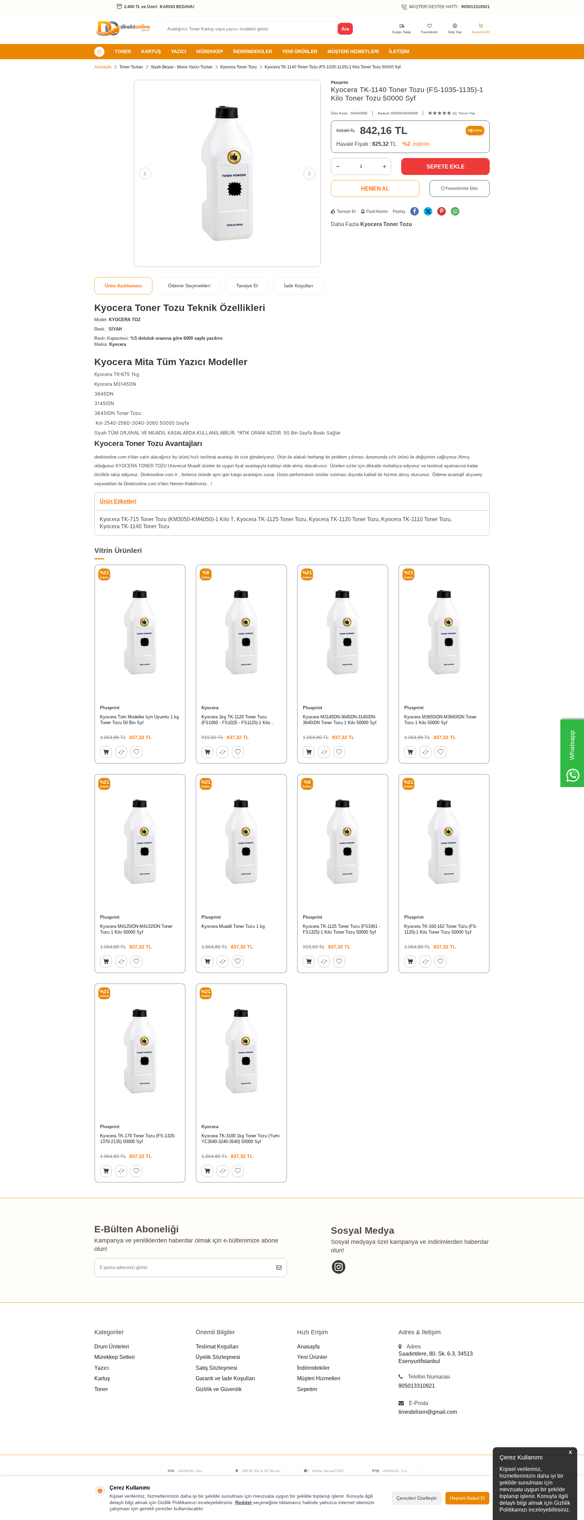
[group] (227, 173)
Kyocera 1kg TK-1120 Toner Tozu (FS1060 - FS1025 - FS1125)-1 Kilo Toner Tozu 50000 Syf (235, 720)
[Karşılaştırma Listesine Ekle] (121, 752)
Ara (345, 28)
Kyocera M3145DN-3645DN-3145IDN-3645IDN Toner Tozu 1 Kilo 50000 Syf (339, 719)
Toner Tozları (131, 67)
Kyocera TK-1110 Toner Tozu (416, 519)
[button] (145, 173)
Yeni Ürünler (299, 51)
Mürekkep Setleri (114, 1357)
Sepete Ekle (446, 167)
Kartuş (151, 51)
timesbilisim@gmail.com (427, 1412)
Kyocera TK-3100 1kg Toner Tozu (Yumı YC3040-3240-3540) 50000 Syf (240, 1138)
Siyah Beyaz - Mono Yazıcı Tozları (182, 67)
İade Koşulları (298, 285)
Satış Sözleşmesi (216, 1368)
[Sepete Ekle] (106, 752)
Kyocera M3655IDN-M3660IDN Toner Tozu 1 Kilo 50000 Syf (440, 719)
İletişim (399, 51)
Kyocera (209, 707)
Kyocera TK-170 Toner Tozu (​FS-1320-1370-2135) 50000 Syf (137, 1138)
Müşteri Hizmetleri (353, 51)
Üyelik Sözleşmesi (218, 1357)
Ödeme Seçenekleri (189, 285)
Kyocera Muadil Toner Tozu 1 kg (233, 926)
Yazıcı (178, 51)
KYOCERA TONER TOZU (142, 465)
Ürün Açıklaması (123, 285)
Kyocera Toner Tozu (238, 67)
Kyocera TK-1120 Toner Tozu (344, 519)
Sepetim (307, 1389)
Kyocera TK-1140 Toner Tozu (134, 526)
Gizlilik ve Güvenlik (219, 1389)
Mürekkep (209, 51)
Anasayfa (103, 67)
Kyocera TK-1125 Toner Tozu (271, 519)
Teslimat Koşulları (217, 1346)
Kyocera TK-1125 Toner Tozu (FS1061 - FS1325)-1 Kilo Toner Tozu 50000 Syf (341, 929)
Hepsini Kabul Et (467, 1498)
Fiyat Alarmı (377, 211)
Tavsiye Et (346, 211)
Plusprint (339, 82)
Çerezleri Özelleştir (416, 1498)
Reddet (243, 1502)
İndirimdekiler (252, 51)
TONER (123, 51)
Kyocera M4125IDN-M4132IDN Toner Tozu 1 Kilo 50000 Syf (136, 929)
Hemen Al (375, 189)
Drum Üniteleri (111, 1346)
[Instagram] (338, 1267)
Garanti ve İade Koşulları (225, 1378)
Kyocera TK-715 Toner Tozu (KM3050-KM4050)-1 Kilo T (167, 519)
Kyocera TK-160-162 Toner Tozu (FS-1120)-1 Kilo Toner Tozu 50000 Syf (440, 929)
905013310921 (416, 1386)
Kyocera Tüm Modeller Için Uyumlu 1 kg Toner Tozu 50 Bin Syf (139, 719)
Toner (101, 1389)
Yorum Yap (466, 113)
